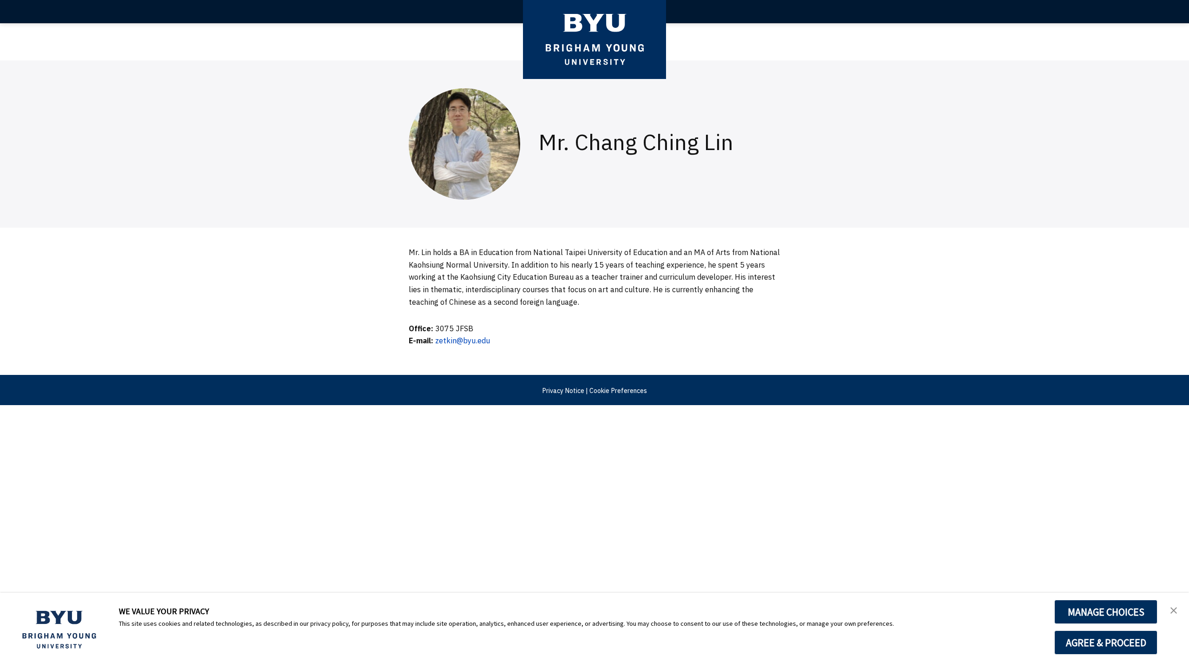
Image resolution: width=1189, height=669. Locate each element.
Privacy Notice (563, 391)
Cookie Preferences (618, 391)
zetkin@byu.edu (462, 340)
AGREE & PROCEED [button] (1106, 642)
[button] (1173, 609)
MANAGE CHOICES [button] (1106, 611)
